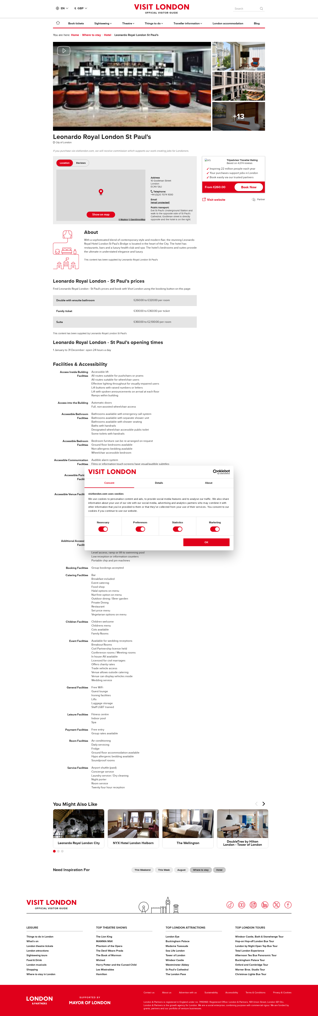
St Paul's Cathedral (177, 969)
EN (63, 8)
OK (206, 542)
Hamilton (101, 974)
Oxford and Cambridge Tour (251, 965)
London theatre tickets (39, 946)
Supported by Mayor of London (89, 1000)
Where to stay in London (40, 974)
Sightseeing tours (36, 955)
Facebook (288, 904)
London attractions (37, 951)
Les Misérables (105, 969)
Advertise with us (188, 992)
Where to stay (91, 35)
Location (65, 163)
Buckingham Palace (177, 941)
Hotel (107, 35)
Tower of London (175, 955)
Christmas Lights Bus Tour (250, 974)
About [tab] (208, 482)
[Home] (58, 23)
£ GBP (79, 8)
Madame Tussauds (177, 946)
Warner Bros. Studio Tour (250, 969)
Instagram (253, 904)
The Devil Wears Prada (109, 951)
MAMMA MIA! (104, 941)
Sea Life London (175, 951)
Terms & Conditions (255, 992)
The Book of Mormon (108, 955)
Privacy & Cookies (282, 992)
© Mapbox (123, 219)
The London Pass (176, 974)
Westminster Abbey (177, 965)
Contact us (149, 992)
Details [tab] (159, 482)
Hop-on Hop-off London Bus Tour (254, 941)
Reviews (81, 163)
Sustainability (211, 992)
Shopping (32, 969)
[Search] (262, 7)
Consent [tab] (109, 482)
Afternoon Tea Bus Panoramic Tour (256, 955)
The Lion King (104, 936)
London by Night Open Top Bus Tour (256, 946)
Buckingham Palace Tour (250, 960)
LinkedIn (264, 904)
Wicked (100, 960)
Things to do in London (39, 936)
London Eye (172, 936)
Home (75, 35)
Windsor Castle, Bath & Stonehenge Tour (259, 936)
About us (166, 992)
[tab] (64, 163)
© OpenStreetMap (137, 219)
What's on (32, 941)
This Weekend (143, 870)
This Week (164, 870)
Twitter (276, 904)
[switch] (140, 529)
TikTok (230, 904)
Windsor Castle (175, 960)
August (181, 870)
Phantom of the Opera (109, 946)
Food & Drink (34, 960)
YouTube (241, 904)
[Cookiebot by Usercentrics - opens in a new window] (215, 471)
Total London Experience (249, 951)
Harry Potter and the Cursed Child (116, 965)
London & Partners (39, 1000)
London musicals (36, 965)
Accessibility (231, 992)
